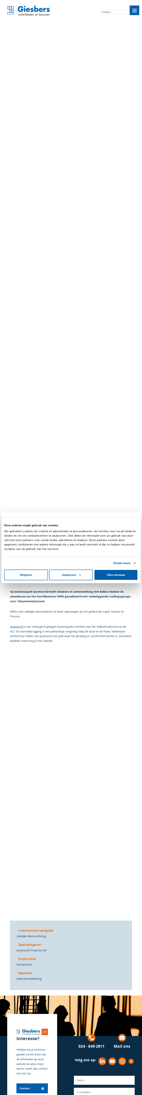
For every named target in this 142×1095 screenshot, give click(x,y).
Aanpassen (69, 574)
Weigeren (26, 574)
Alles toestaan (116, 574)
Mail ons (122, 1046)
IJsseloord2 (16, 626)
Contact (24, 1088)
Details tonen (122, 563)
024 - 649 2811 (91, 1046)
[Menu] (134, 10)
